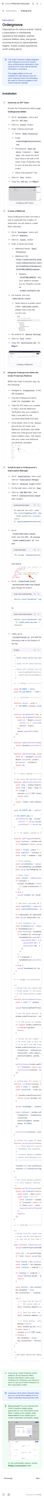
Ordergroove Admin (17, 111)
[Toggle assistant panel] (37, 4)
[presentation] (26, 516)
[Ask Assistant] (38, 505)
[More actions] (41, 3)
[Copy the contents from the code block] (34, 505)
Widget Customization (17, 1465)
